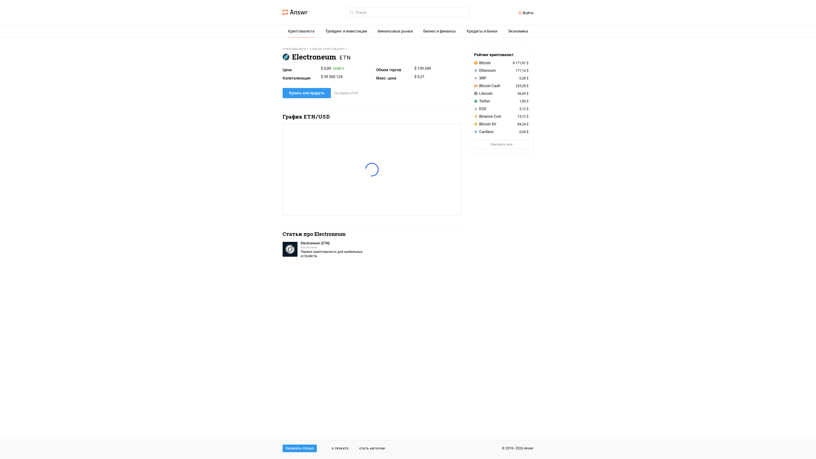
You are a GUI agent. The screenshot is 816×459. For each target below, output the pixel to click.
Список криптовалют (327, 49)
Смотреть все (501, 144)
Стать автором (372, 448)
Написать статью (300, 448)
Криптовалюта (294, 49)
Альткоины (309, 247)
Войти (528, 13)
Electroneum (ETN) (315, 243)
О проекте (340, 448)
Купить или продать (306, 93)
